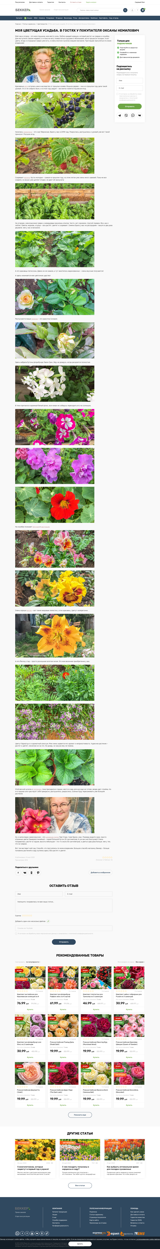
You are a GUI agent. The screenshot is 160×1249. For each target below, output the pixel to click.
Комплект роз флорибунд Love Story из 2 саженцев (29, 1043)
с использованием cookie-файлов (148, 1239)
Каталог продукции (59, 1212)
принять (80, 1244)
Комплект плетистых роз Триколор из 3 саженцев (93, 995)
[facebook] (18, 873)
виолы (29, 610)
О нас (54, 1217)
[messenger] (133, 115)
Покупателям (20, 2)
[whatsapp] (17, 1233)
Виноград (68, 18)
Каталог (19, 18)
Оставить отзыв (75, 2)
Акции (29, 18)
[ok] (31, 873)
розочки (35, 319)
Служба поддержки (59, 1220)
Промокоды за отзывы (98, 1223)
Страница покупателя (98, 1217)
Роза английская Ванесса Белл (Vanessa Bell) (95, 1091)
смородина (27, 132)
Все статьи (80, 1185)
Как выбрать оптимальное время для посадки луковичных (123, 1168)
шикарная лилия (52, 837)
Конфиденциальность (60, 1226)
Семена (42, 18)
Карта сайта (94, 1220)
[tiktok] (47, 1233)
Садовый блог (140, 2)
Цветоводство (23, 1143)
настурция (45, 527)
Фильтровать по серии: (126, 962)
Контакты (62, 2)
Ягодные (59, 18)
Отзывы (133, 1226)
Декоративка (84, 18)
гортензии (37, 789)
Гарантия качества (137, 1217)
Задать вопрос (91, 2)
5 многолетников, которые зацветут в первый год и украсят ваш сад (33, 1169)
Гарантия (50, 2)
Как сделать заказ (137, 1212)
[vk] (25, 873)
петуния (36, 527)
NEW (35, 18)
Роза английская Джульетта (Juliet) (28, 1091)
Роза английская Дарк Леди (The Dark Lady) (61, 1091)
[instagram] (27, 1233)
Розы (75, 18)
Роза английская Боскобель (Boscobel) (127, 1091)
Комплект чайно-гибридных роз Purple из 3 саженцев (129, 995)
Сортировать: (20, 962)
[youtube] (32, 1233)
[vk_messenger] (139, 115)
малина (27, 178)
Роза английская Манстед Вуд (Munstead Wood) (95, 1043)
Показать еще (80, 1115)
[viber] (126, 115)
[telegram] (119, 115)
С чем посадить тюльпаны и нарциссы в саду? (75, 1168)
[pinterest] (38, 873)
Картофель (103, 18)
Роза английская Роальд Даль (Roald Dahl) (62, 1043)
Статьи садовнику (96, 1215)
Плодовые (50, 18)
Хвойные (94, 18)
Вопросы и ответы (137, 1223)
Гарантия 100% (136, 1220)
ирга (26, 86)
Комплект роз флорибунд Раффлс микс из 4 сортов (60, 995)
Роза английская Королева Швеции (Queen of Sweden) (126, 1043)
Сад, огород (113, 18)
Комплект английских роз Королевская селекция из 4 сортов (28, 995)
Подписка (93, 1212)
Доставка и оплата (36, 2)
